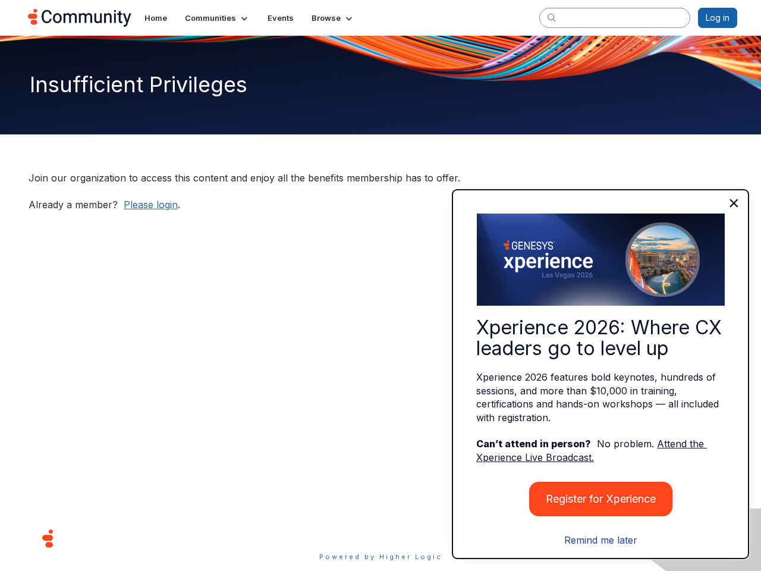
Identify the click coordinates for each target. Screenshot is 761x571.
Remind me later (600, 540)
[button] (217, 18)
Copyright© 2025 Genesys (129, 538)
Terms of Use (338, 538)
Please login (151, 205)
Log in (717, 17)
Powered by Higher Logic (380, 557)
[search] (551, 17)
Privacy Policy (419, 538)
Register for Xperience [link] (601, 498)
